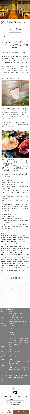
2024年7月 (14, 237)
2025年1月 (3, 235)
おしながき (12, 396)
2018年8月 (3, 267)
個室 (19, 396)
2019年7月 (14, 261)
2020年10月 (22, 256)
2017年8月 (21, 270)
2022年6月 (9, 248)
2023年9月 (22, 241)
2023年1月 (14, 245)
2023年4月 (26, 243)
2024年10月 (22, 235)
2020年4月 (14, 257)
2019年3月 (9, 263)
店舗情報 (12, 399)
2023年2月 (9, 245)
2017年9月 (16, 270)
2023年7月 (9, 243)
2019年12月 (9, 259)
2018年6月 (14, 267)
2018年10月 (16, 265)
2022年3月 (26, 248)
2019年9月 (3, 261)
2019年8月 (9, 261)
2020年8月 (9, 257)
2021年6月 (3, 254)
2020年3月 (20, 257)
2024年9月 (3, 237)
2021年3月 (20, 254)
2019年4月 (3, 263)
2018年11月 (10, 265)
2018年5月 (20, 267)
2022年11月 (4, 246)
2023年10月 (16, 241)
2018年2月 (9, 269)
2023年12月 (4, 241)
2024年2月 (14, 239)
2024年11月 (15, 235)
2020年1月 (3, 259)
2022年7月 (3, 248)
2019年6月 (20, 261)
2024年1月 (20, 239)
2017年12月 (21, 269)
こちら (14, 216)
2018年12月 (4, 265)
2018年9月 (22, 265)
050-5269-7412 (12, 214)
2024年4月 (3, 239)
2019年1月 (20, 263)
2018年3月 (3, 269)
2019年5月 (26, 261)
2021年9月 (9, 252)
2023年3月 (3, 245)
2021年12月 (15, 250)
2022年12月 (21, 245)
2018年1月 (14, 269)
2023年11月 (10, 241)
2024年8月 (9, 237)
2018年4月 (26, 267)
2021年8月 (15, 252)
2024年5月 (26, 237)
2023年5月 (20, 243)
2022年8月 (21, 246)
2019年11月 (15, 259)
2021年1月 (3, 256)
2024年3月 (9, 239)
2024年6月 (20, 237)
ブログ (18, 399)
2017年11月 (4, 270)
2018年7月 (9, 267)
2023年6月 (14, 243)
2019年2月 (14, 263)
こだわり (5, 396)
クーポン (25, 396)
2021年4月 (14, 254)
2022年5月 (14, 248)
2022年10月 (10, 246)
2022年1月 (9, 250)
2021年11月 (21, 250)
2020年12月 (9, 256)
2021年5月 (9, 254)
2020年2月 (26, 257)
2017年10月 (10, 270)
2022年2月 (3, 250)
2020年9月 (3, 257)
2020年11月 (15, 256)
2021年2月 (26, 254)
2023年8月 (3, 243)
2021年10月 (4, 252)
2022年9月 (16, 246)
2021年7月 (21, 252)
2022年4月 (20, 248)
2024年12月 (9, 235)
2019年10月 (22, 259)
